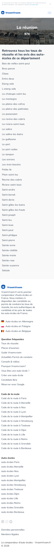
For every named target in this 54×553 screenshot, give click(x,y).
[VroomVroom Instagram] (6, 521)
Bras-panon (8, 68)
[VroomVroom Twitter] (10, 521)
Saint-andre (8, 189)
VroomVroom (12, 12)
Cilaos (5, 73)
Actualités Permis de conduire (16, 357)
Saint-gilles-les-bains (13, 204)
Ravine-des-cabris (12, 179)
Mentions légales (10, 534)
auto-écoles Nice (10, 471)
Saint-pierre (8, 240)
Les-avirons (8, 159)
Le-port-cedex (10, 149)
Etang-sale (8, 83)
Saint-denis (8, 199)
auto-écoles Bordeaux (12, 512)
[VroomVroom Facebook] (2, 521)
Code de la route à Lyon (13, 411)
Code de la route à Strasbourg (17, 420)
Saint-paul (7, 230)
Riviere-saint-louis (11, 184)
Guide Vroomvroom (11, 352)
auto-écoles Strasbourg (13, 484)
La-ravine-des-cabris (13, 119)
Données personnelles (12, 529)
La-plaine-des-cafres (13, 103)
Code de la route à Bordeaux (16, 448)
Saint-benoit (8, 194)
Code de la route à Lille (13, 434)
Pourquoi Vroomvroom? (13, 366)
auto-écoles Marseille (12, 466)
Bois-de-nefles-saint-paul (16, 63)
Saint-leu (7, 219)
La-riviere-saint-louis (13, 124)
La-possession (10, 113)
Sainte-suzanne (10, 265)
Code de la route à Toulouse (15, 425)
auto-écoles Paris (10, 462)
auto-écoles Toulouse (12, 489)
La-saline (7, 129)
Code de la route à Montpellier (17, 416)
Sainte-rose (8, 260)
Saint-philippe (9, 235)
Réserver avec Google (12, 384)
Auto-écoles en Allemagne (19, 321)
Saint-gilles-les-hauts (13, 209)
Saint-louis (7, 225)
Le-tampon (8, 154)
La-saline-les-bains (12, 134)
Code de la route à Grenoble (16, 443)
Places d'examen (10, 348)
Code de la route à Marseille (15, 402)
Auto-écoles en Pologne (18, 326)
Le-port (6, 144)
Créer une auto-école (12, 375)
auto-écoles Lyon (10, 475)
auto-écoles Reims (10, 502)
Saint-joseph (9, 214)
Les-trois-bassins (11, 164)
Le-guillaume (9, 139)
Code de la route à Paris (13, 398)
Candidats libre (9, 379)
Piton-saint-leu (10, 174)
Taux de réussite (9, 343)
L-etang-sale (9, 88)
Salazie (6, 270)
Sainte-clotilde (9, 250)
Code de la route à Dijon (13, 430)
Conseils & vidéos (10, 361)
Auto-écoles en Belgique (18, 331)
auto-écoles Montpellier (13, 480)
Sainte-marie (9, 255)
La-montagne (9, 98)
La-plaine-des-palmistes (15, 108)
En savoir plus (34, 4)
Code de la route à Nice (13, 407)
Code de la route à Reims (14, 439)
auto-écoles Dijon (10, 493)
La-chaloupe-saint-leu (14, 93)
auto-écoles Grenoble (12, 507)
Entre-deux (8, 78)
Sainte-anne (8, 245)
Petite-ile (7, 169)
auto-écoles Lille (9, 498)
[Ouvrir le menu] (49, 13)
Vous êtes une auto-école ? (15, 370)
